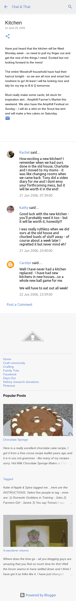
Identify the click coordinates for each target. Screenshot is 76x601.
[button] (7, 36)
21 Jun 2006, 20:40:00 (35, 250)
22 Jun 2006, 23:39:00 (35, 294)
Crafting (8, 366)
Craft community (14, 363)
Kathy (23, 207)
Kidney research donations (21, 382)
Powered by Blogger (40, 595)
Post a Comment (19, 304)
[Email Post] (7, 119)
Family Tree (11, 370)
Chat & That (21, 7)
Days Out (9, 378)
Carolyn (25, 263)
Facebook (9, 374)
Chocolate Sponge (15, 439)
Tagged (8, 479)
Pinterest (9, 385)
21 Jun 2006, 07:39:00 (35, 195)
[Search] (70, 7)
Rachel (24, 152)
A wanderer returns (16, 550)
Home (7, 359)
